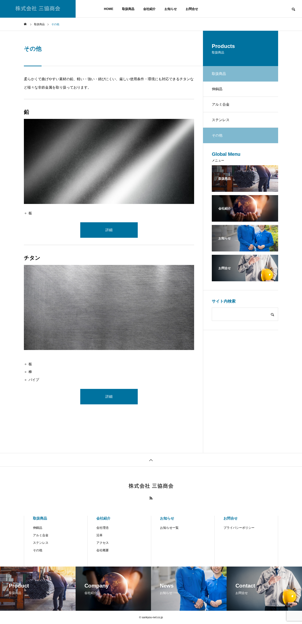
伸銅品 (217, 89)
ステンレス (220, 120)
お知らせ (170, 9)
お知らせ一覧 (169, 527)
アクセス (102, 542)
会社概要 (102, 550)
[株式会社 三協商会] (38, 9)
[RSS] (151, 498)
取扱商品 (128, 9)
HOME (108, 9)
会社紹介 (149, 9)
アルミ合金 (220, 104)
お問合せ (192, 9)
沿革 (99, 535)
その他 (37, 550)
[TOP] (151, 459)
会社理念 (102, 527)
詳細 (109, 230)
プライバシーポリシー (239, 527)
